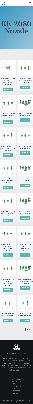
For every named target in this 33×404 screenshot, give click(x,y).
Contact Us (16, 393)
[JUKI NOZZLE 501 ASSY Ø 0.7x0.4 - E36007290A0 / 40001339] (25, 68)
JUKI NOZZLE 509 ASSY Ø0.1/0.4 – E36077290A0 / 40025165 (25, 281)
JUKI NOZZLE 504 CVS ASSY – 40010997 (25, 180)
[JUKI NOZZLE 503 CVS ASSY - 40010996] (25, 135)
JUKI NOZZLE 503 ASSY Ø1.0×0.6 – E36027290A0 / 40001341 (7, 148)
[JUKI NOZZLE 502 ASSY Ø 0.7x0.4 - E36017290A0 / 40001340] (8, 102)
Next (28, 329)
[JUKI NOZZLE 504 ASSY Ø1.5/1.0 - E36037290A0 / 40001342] (8, 168)
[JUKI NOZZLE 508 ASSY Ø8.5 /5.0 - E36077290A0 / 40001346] (8, 268)
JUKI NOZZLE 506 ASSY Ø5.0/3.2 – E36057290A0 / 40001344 (8, 247)
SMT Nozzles (16, 381)
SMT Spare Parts (16, 384)
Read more (7, 89)
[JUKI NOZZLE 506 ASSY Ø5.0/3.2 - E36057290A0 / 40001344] (8, 233)
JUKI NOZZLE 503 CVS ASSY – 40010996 (25, 147)
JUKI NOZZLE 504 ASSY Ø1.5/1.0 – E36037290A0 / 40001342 (7, 181)
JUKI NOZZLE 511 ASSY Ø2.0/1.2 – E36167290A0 (25, 315)
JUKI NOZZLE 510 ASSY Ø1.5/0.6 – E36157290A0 (7, 315)
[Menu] (30, 3)
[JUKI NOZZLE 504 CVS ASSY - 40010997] (25, 168)
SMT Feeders (16, 379)
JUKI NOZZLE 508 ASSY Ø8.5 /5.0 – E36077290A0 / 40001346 (8, 282)
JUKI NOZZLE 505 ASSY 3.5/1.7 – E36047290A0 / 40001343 (7, 214)
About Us (16, 388)
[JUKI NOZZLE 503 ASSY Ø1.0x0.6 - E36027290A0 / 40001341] (8, 135)
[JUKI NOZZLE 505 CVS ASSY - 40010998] (25, 201)
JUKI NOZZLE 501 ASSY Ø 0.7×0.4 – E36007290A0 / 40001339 (25, 81)
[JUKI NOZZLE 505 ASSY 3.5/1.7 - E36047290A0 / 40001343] (8, 201)
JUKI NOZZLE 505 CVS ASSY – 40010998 (25, 213)
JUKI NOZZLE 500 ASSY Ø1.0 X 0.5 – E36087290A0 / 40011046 (8, 82)
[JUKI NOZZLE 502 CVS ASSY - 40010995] (25, 102)
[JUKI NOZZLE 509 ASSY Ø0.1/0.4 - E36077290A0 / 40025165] (25, 268)
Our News (16, 391)
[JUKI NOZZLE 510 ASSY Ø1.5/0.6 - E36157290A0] (8, 303)
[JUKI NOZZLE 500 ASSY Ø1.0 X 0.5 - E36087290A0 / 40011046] (8, 68)
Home (16, 377)
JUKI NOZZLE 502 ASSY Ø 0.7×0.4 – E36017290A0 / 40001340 (7, 115)
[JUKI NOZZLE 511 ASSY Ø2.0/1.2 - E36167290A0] (25, 303)
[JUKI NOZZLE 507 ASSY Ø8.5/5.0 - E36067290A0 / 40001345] (25, 233)
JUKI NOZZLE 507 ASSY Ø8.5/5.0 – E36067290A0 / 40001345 (25, 247)
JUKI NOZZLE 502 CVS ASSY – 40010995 (25, 114)
